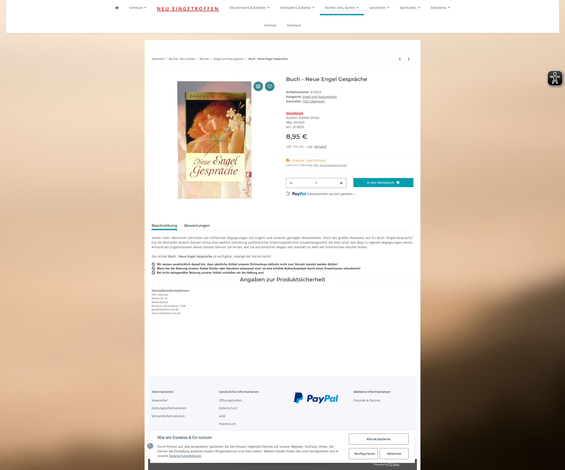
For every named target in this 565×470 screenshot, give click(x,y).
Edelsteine (438, 8)
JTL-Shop (394, 464)
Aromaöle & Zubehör (295, 8)
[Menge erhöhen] (341, 183)
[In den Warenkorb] (155, 73)
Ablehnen (394, 453)
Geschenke (377, 8)
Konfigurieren (364, 453)
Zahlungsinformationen (169, 408)
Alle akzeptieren (379, 439)
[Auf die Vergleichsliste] (258, 86)
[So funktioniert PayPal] (316, 397)
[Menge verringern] (291, 183)
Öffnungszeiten (230, 400)
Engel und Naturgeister (319, 97)
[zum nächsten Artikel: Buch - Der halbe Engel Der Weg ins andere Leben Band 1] (408, 59)
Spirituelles (408, 8)
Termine (270, 25)
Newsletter (160, 400)
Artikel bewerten (167, 338)
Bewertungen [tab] (197, 226)
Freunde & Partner (367, 400)
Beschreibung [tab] (164, 226)
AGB (222, 416)
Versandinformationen (168, 416)
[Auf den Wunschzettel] (270, 86)
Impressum (227, 424)
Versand (320, 146)
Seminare (294, 25)
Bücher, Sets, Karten (340, 8)
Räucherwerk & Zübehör (248, 8)
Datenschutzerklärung (185, 456)
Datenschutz (228, 408)
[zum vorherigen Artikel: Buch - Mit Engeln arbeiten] (399, 59)
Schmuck (136, 8)
